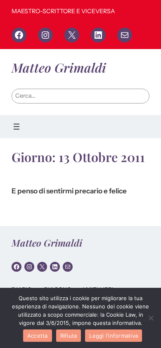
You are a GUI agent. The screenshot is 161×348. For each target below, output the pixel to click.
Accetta (37, 335)
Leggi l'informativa (113, 335)
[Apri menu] (16, 127)
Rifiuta (68, 335)
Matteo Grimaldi (59, 67)
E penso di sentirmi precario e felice (69, 191)
